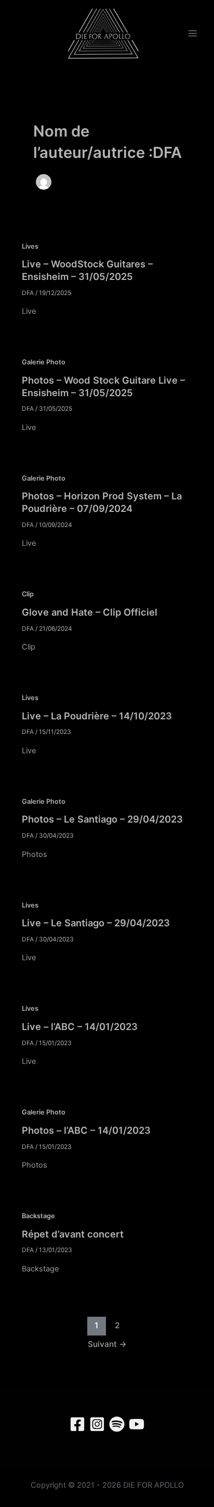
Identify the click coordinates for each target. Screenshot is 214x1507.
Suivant (107, 1344)
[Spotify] (117, 1424)
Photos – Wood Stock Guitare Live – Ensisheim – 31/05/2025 (103, 386)
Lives (30, 246)
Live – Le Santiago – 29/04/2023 (96, 922)
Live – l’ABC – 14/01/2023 (80, 1026)
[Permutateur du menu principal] (193, 34)
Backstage (38, 1216)
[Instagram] (97, 1424)
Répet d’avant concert (73, 1234)
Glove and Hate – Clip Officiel (89, 612)
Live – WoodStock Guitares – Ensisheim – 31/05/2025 (87, 270)
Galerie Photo (43, 362)
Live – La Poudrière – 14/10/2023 (97, 715)
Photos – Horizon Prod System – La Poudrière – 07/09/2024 (102, 502)
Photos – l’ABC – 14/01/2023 (86, 1130)
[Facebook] (77, 1424)
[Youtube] (136, 1424)
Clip (28, 594)
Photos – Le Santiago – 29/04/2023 (102, 819)
